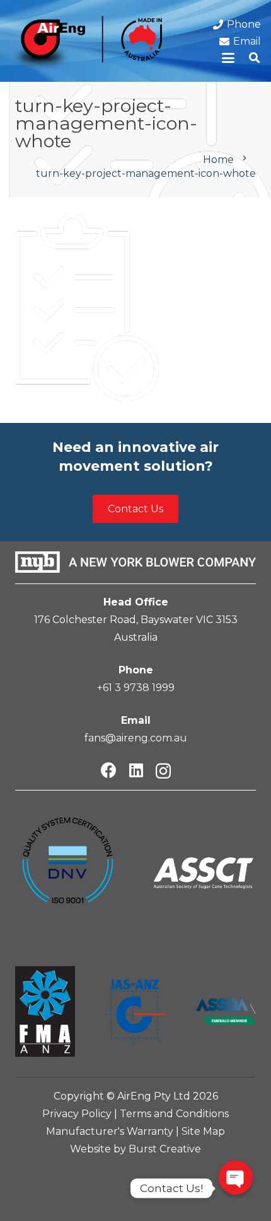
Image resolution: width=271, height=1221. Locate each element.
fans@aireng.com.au (135, 738)
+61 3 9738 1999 (136, 688)
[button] (228, 58)
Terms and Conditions (174, 1114)
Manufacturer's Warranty (109, 1131)
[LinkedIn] (136, 770)
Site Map (203, 1131)
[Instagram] (163, 771)
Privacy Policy (77, 1114)
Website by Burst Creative (135, 1149)
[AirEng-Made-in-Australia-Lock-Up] (86, 44)
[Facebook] (109, 770)
